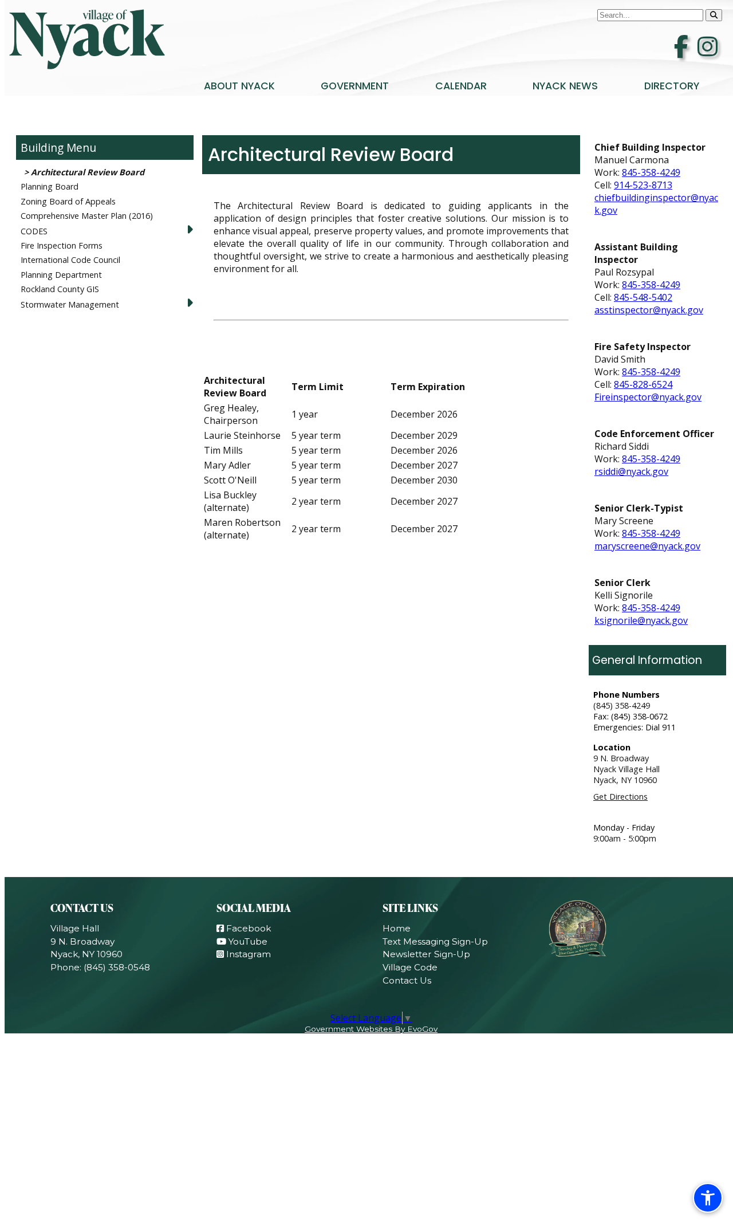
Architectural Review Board (87, 172)
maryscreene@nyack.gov (647, 546)
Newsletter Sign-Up (426, 954)
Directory (671, 86)
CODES (34, 231)
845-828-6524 (643, 384)
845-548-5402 (643, 297)
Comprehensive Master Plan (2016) (87, 215)
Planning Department (61, 274)
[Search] (714, 15)
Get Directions (620, 796)
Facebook (247, 928)
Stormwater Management (70, 304)
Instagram (247, 954)
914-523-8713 (643, 185)
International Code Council (70, 259)
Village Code (410, 967)
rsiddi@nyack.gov (631, 471)
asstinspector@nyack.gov (648, 310)
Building (42, 147)
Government (355, 86)
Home (397, 928)
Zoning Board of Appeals (68, 201)
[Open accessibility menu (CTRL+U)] (708, 1198)
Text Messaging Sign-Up (435, 941)
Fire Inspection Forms (62, 245)
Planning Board (49, 186)
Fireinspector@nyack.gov (648, 397)
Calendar (461, 86)
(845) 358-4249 (621, 705)
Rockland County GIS (60, 289)
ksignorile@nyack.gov (641, 620)
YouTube (246, 941)
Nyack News (565, 86)
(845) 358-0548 (117, 967)
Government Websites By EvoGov (371, 1028)
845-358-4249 (651, 172)
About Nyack (239, 86)
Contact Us (407, 980)
